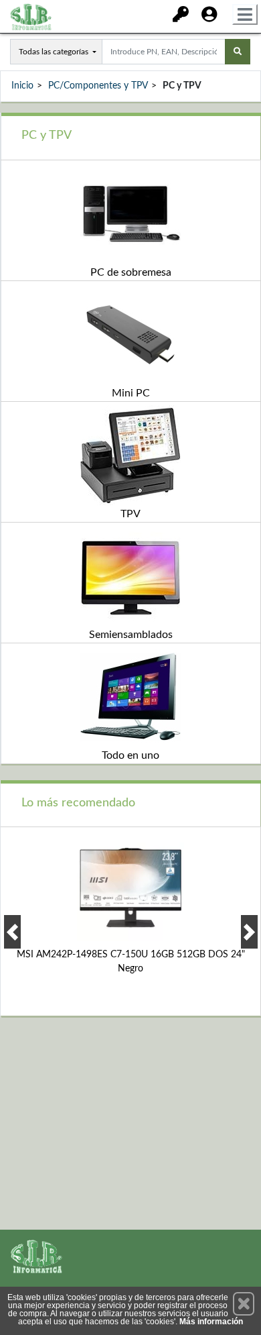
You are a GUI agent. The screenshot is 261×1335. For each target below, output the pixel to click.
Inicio (22, 86)
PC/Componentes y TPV (98, 86)
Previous (12, 932)
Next (249, 932)
